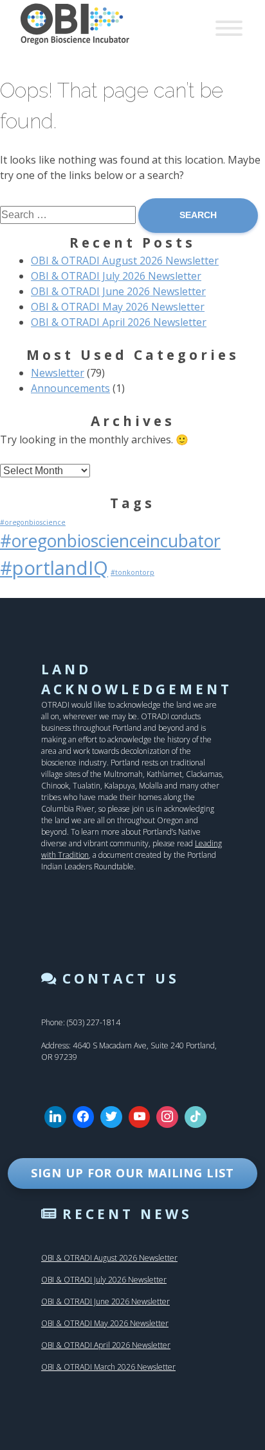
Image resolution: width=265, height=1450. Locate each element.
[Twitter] (111, 1117)
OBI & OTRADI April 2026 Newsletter (118, 322)
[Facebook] (83, 1117)
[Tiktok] (195, 1117)
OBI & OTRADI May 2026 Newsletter (118, 307)
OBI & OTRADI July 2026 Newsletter (116, 276)
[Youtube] (139, 1117)
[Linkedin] (55, 1117)
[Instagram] (167, 1117)
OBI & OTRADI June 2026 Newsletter (118, 291)
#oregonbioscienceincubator (110, 540)
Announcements (70, 388)
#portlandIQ (54, 568)
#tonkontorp (132, 572)
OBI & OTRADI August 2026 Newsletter (125, 260)
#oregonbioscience (33, 522)
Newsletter (57, 373)
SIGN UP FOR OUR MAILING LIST (132, 1173)
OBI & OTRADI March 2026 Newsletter (108, 1366)
